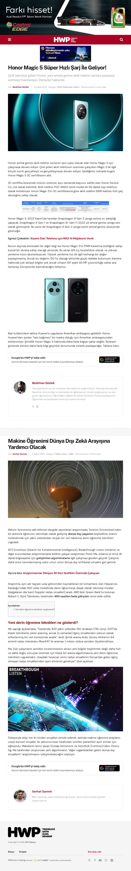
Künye (11, 852)
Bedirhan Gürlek (21, 87)
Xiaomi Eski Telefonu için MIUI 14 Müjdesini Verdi (62, 238)
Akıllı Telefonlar (65, 87)
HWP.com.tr (13, 860)
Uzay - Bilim (68, 454)
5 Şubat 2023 (38, 454)
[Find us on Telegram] (111, 860)
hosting (22, 860)
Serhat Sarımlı (20, 454)
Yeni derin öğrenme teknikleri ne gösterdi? (35, 609)
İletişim (23, 852)
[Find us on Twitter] (89, 860)
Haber (76, 87)
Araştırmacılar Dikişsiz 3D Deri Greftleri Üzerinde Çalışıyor (61, 573)
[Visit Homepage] (65, 39)
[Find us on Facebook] (95, 860)
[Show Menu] (9, 39)
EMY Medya (30, 842)
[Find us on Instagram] (106, 860)
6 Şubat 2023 (40, 87)
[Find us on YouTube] (100, 860)
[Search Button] (121, 39)
